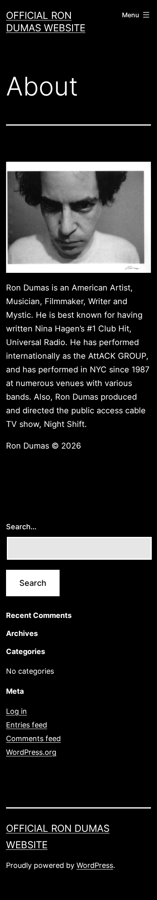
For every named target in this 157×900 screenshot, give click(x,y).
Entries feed (26, 725)
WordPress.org (31, 752)
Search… (21, 526)
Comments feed (33, 738)
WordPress (94, 865)
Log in (16, 711)
